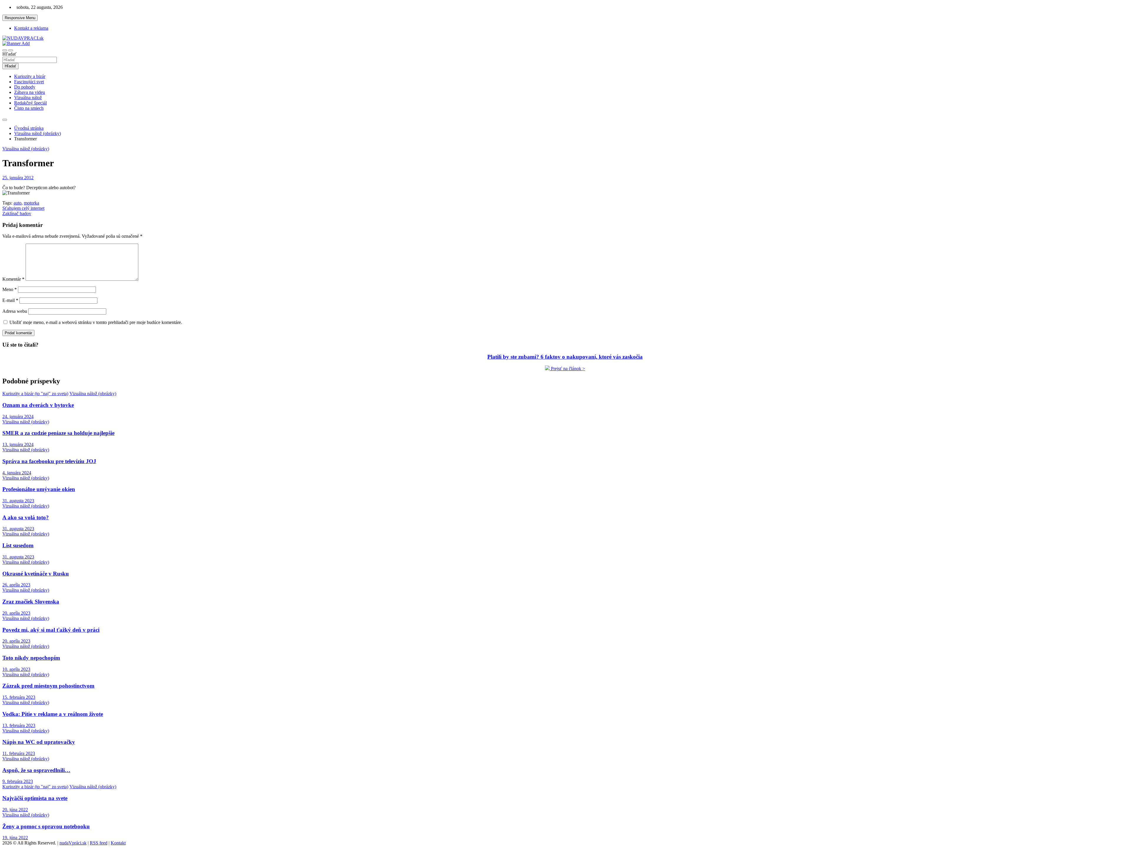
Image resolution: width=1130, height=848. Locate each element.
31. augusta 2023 (18, 500)
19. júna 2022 (15, 837)
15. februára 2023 (18, 697)
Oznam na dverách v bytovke (38, 405)
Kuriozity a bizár (29, 76)
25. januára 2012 (18, 177)
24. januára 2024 (18, 416)
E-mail (10, 300)
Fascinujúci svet (29, 81)
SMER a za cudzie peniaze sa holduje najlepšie (58, 433)
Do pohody (24, 86)
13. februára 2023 (18, 725)
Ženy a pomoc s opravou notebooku (46, 826)
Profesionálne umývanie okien (38, 489)
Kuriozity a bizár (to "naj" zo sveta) (35, 393)
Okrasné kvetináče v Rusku (35, 574)
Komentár (13, 279)
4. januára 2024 (16, 472)
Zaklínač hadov (16, 213)
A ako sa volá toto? (25, 517)
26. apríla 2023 (16, 584)
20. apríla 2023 (16, 613)
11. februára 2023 (18, 753)
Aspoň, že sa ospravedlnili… (36, 770)
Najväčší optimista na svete (34, 798)
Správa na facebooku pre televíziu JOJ (49, 461)
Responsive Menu (20, 18)
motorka (31, 202)
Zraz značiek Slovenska (30, 601)
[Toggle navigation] (4, 50)
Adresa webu (14, 311)
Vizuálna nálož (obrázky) (25, 148)
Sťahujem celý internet (23, 208)
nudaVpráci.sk (73, 842)
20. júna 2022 (15, 809)
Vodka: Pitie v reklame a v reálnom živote (52, 714)
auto (17, 202)
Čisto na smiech (29, 108)
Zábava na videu (29, 92)
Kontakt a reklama (31, 28)
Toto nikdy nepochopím (31, 658)
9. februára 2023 (17, 781)
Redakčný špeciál (30, 102)
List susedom (18, 545)
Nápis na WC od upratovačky (38, 742)
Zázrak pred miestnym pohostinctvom (48, 686)
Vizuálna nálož (28, 97)
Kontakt (118, 842)
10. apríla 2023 (16, 669)
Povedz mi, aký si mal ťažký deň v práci (50, 630)
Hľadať (9, 53)
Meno (9, 289)
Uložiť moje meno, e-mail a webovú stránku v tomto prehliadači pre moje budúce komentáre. (95, 322)
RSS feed (98, 842)
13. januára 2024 (18, 444)
